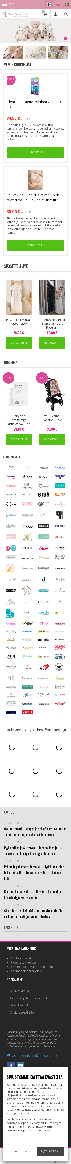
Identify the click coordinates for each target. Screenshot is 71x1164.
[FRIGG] (11, 558)
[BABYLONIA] (43, 487)
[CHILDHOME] (27, 516)
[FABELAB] (27, 548)
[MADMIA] (11, 624)
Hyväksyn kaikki (50, 1151)
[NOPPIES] (27, 648)
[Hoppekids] (43, 568)
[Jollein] (43, 581)
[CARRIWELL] (11, 516)
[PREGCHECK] (11, 668)
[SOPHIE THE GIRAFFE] (60, 688)
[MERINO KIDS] (60, 632)
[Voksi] (11, 705)
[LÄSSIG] (60, 615)
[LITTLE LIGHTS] (43, 602)
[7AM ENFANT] (11, 469)
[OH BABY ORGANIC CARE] (43, 649)
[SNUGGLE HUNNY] (43, 687)
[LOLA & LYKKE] (60, 602)
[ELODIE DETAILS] (27, 540)
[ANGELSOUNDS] (11, 477)
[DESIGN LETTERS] (59, 518)
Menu (13, 4)
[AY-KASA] (27, 478)
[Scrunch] (27, 679)
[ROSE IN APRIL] (59, 670)
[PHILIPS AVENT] (60, 658)
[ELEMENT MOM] (11, 538)
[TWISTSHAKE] (60, 695)
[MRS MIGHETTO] (60, 640)
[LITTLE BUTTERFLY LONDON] (27, 603)
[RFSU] (43, 669)
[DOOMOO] (60, 527)
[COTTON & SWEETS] (43, 516)
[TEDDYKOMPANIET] (43, 696)
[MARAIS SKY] (11, 632)
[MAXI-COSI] (27, 632)
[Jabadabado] (27, 580)
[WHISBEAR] (27, 704)
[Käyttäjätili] (55, 13)
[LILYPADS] (11, 604)
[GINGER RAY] (60, 559)
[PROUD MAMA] (27, 668)
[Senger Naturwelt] (60, 679)
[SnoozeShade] (27, 687)
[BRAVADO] (43, 505)
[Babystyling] (11, 495)
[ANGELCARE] (60, 469)
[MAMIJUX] (43, 624)
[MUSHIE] (11, 649)
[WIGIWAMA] (43, 704)
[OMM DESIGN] (11, 658)
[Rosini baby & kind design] (11, 680)
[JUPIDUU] (60, 581)
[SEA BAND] (43, 678)
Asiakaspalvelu (19, 991)
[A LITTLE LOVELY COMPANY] (27, 468)
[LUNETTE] (43, 614)
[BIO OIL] (60, 495)
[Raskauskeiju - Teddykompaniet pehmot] (35, 30)
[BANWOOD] (27, 496)
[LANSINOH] (43, 591)
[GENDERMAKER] (43, 558)
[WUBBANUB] (60, 704)
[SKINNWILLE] (11, 688)
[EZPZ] (11, 550)
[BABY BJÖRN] (11, 486)
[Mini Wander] (11, 641)
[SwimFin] (27, 696)
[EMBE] (60, 538)
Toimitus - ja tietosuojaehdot (28, 998)
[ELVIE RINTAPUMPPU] (43, 538)
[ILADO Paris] (11, 580)
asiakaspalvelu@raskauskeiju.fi (36, 1055)
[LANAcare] (26, 594)
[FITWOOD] (60, 548)
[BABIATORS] (60, 478)
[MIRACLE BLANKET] (27, 640)
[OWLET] (27, 657)
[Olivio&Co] (60, 649)
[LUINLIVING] (27, 613)
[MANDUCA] (60, 624)
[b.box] (43, 478)
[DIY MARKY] (11, 528)
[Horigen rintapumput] (60, 569)
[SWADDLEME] (11, 696)
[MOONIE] (43, 640)
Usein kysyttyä (19, 1005)
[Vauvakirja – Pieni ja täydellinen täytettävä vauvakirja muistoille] (35, 180)
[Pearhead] (43, 657)
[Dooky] (43, 526)
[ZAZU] (27, 713)
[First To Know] (43, 549)
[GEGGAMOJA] (27, 557)
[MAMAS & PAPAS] (27, 625)
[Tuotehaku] (66, 13)
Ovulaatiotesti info (22, 1012)
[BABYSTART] (60, 487)
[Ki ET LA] (11, 591)
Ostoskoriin (35, 152)
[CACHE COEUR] (60, 506)
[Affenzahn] (43, 469)
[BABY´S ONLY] (27, 488)
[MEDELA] (43, 632)
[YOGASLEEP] (11, 713)
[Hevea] (27, 568)
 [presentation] (64, 298)
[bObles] (11, 505)
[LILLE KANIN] (60, 592)
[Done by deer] (27, 527)
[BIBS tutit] (43, 495)
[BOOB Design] (27, 505)
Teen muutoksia (20, 1151)
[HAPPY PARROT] (10, 571)
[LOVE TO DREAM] (10, 616)
